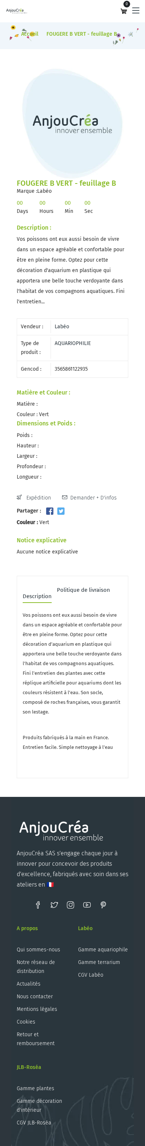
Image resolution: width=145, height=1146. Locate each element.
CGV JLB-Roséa (34, 1123)
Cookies (26, 1022)
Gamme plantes (35, 1088)
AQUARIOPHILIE (73, 343)
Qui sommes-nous (38, 950)
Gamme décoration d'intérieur (39, 1105)
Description (37, 597)
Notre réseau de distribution (36, 966)
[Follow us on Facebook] (50, 511)
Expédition (38, 498)
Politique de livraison (83, 590)
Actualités (29, 984)
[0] (124, 11)
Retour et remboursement (36, 1039)
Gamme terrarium (99, 962)
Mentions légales (37, 1009)
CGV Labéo (90, 975)
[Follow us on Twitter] (61, 511)
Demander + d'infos (93, 498)
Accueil (29, 34)
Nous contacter (35, 996)
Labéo (62, 326)
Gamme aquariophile (103, 950)
